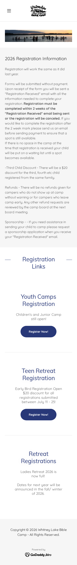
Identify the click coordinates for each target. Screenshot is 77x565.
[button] (10, 11)
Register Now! (38, 331)
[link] (38, 10)
